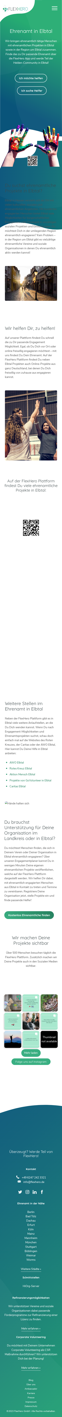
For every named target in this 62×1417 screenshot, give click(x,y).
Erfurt (31, 1225)
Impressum (31, 1401)
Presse (31, 1397)
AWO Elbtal (17, 762)
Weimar (31, 1255)
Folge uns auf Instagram (31, 1061)
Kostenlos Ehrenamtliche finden (29, 915)
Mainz (31, 1234)
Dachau (31, 1221)
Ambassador (31, 1388)
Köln (31, 1229)
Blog (31, 1380)
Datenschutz (31, 1406)
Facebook (42, 1192)
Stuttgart (31, 1247)
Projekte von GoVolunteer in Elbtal (30, 780)
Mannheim (30, 1238)
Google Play (31, 501)
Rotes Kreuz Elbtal (21, 768)
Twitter (20, 1192)
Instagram (27, 1192)
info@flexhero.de (33, 1181)
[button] (12, 1002)
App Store (31, 509)
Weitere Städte (30, 1269)
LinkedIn (35, 1192)
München (31, 1242)
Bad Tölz (31, 1216)
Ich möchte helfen (31, 78)
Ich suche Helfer (31, 90)
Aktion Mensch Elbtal (22, 774)
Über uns (30, 1384)
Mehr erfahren (30, 1328)
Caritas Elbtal (18, 786)
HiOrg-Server (31, 1286)
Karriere (31, 1393)
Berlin (30, 1212)
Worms (30, 1260)
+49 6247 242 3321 (34, 1177)
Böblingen (31, 1251)
